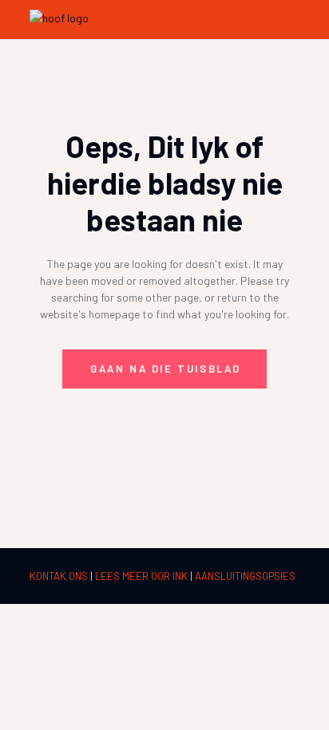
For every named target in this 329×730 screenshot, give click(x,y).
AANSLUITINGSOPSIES (245, 576)
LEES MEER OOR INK (142, 576)
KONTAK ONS (60, 576)
